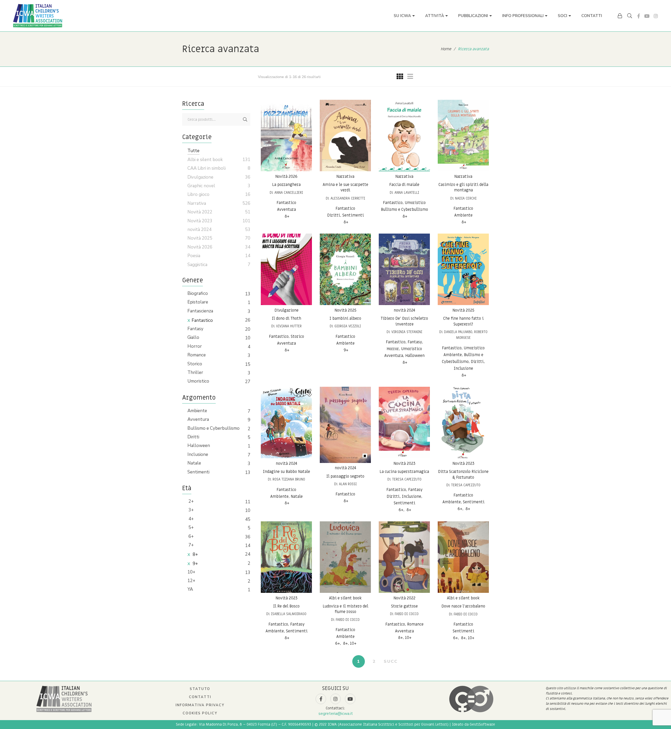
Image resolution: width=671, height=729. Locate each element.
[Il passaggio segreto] (345, 425)
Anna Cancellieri (288, 192)
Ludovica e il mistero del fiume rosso (345, 609)
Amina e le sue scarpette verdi (345, 187)
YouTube (647, 16)
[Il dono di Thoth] (286, 269)
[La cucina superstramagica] (404, 422)
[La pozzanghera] (286, 135)
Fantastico (202, 320)
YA (190, 589)
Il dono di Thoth (286, 318)
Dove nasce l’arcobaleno (463, 606)
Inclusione (197, 454)
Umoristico (198, 381)
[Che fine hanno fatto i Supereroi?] (463, 269)
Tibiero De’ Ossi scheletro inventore (404, 321)
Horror (194, 346)
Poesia (193, 256)
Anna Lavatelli (406, 192)
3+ (190, 510)
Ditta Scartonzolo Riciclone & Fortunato (463, 474)
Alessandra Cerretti (348, 198)
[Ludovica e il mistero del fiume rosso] (345, 557)
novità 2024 (404, 310)
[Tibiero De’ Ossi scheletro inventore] (404, 269)
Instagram (656, 16)
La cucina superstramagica (404, 471)
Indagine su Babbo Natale (286, 471)
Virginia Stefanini (406, 332)
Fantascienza (200, 311)
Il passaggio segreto (345, 476)
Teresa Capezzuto (406, 479)
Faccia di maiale (404, 184)
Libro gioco (198, 194)
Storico (194, 364)
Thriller (195, 372)
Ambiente (197, 411)
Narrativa (345, 176)
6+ (190, 536)
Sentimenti (198, 472)
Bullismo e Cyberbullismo (213, 428)
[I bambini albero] (345, 269)
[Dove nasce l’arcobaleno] (463, 557)
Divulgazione (286, 310)
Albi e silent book (345, 598)
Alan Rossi (348, 484)
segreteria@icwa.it (335, 713)
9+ (195, 564)
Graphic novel (201, 186)
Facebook (638, 16)
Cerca (245, 119)
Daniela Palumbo (458, 332)
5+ (190, 527)
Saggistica (197, 265)
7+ (190, 545)
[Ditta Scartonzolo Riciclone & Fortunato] (463, 422)
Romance (196, 355)
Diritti (193, 437)
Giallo (193, 337)
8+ (195, 554)
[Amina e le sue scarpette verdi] (345, 135)
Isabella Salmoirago (288, 614)
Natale (194, 463)
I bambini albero (345, 318)
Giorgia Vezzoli (347, 326)
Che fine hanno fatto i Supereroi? (463, 321)
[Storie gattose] (404, 557)
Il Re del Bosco (286, 606)
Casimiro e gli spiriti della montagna (463, 187)
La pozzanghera (286, 184)
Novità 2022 (404, 598)
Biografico (197, 293)
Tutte (193, 151)
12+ (191, 581)
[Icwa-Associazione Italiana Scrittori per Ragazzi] (37, 15)
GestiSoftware (482, 724)
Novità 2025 (345, 310)
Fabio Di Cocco (348, 619)
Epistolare (197, 302)
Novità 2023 (404, 463)
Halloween (198, 446)
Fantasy (195, 329)
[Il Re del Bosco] (286, 557)
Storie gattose (404, 606)
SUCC (391, 661)
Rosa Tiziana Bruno (289, 479)
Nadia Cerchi (466, 198)
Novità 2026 (286, 176)
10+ (191, 572)
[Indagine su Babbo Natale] (286, 422)
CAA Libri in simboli (206, 168)
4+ (190, 519)
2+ (190, 501)
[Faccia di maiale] (404, 135)
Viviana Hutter (289, 326)
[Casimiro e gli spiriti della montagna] (463, 135)
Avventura (198, 419)
